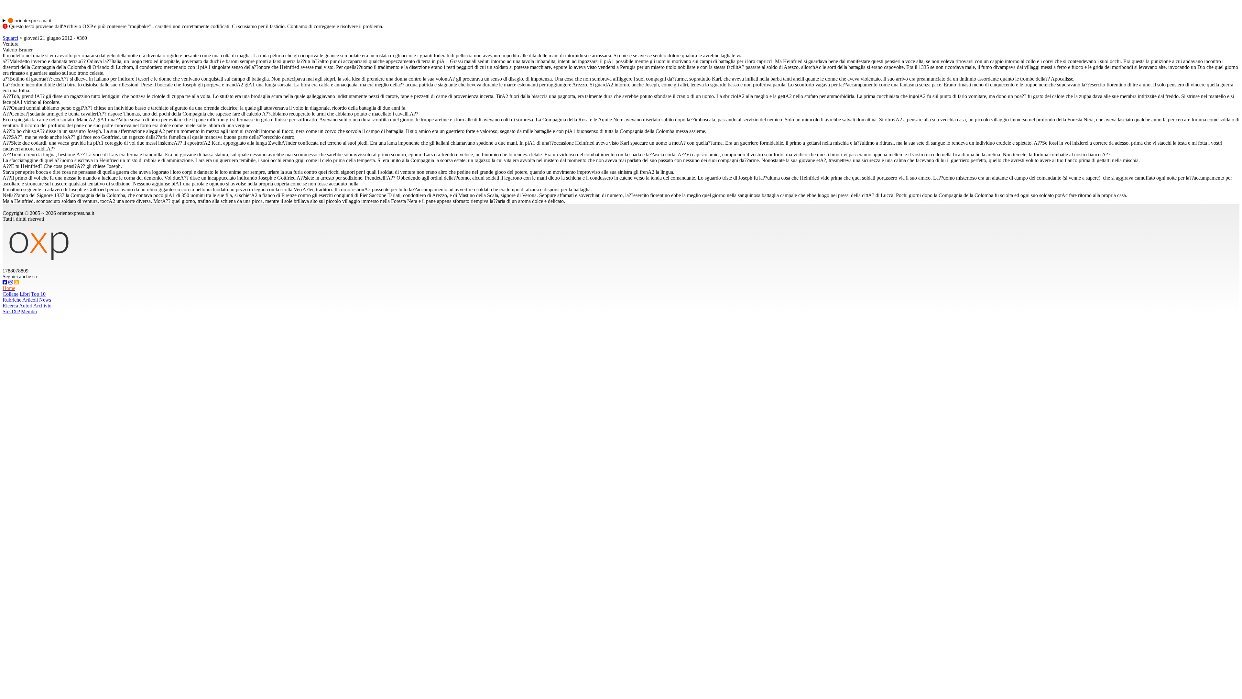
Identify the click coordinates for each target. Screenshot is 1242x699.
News (45, 300)
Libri (25, 294)
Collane (10, 294)
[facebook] (5, 282)
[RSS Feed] (16, 282)
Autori (25, 305)
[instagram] (10, 282)
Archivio (42, 305)
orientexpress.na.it (32, 20)
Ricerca (10, 305)
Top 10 (38, 294)
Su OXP (11, 311)
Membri (29, 311)
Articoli (30, 300)
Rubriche (12, 300)
